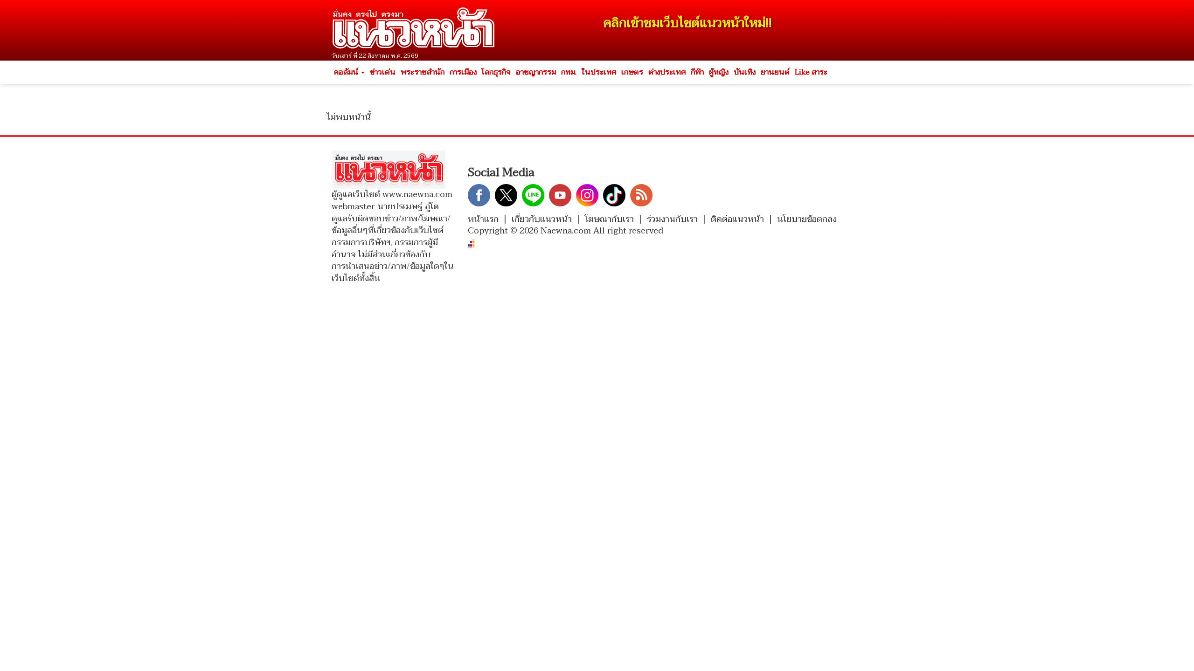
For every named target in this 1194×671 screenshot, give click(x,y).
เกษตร (632, 72)
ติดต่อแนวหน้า (737, 219)
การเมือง (463, 72)
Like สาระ (811, 72)
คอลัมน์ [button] (347, 72)
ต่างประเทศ (667, 72)
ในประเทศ (599, 72)
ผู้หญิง (719, 72)
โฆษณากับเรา (609, 219)
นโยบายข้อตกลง (807, 219)
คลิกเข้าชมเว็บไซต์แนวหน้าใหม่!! (688, 23)
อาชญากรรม (536, 72)
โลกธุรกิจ (496, 72)
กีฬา (697, 72)
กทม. (568, 72)
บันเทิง (745, 72)
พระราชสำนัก (422, 72)
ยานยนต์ (775, 72)
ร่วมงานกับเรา (672, 219)
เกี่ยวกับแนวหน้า (542, 219)
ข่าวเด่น (383, 72)
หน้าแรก (483, 219)
